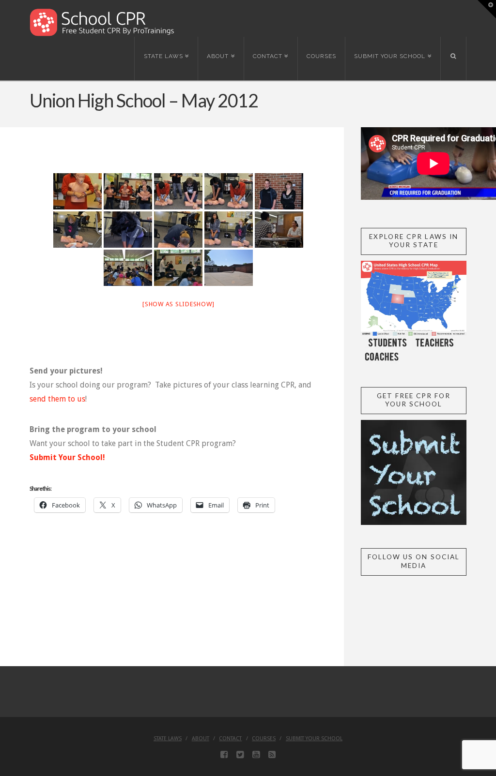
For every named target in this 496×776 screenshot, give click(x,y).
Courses (264, 738)
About (200, 738)
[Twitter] (240, 754)
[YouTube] (256, 754)
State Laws (168, 738)
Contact (230, 738)
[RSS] (272, 754)
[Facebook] (224, 754)
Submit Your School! (67, 457)
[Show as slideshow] (178, 304)
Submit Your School (314, 738)
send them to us (57, 398)
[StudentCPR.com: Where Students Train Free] (102, 21)
